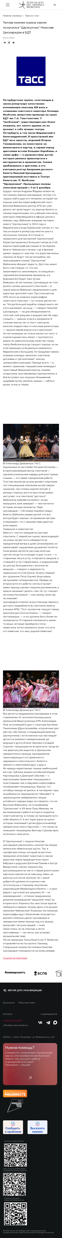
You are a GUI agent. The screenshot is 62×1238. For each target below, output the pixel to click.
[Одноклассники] (9, 42)
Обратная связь (26, 1002)
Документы (9, 1002)
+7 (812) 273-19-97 (12, 1020)
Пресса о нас (32, 15)
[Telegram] (13, 42)
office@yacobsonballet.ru (15, 1025)
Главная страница (12, 15)
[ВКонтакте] (5, 42)
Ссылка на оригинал (15, 957)
